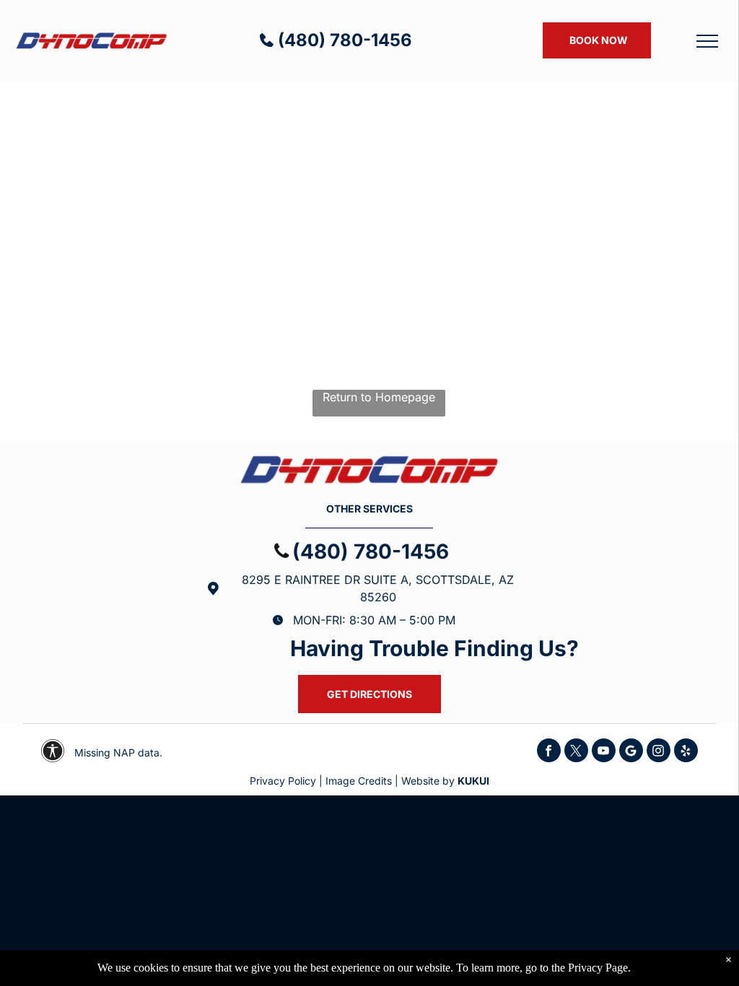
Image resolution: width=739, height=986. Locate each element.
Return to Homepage (379, 397)
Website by (428, 781)
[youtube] (604, 752)
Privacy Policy (283, 781)
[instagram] (658, 752)
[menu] (707, 41)
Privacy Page (598, 967)
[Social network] (631, 752)
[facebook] (549, 752)
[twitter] (576, 752)
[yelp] (686, 752)
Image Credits (358, 781)
